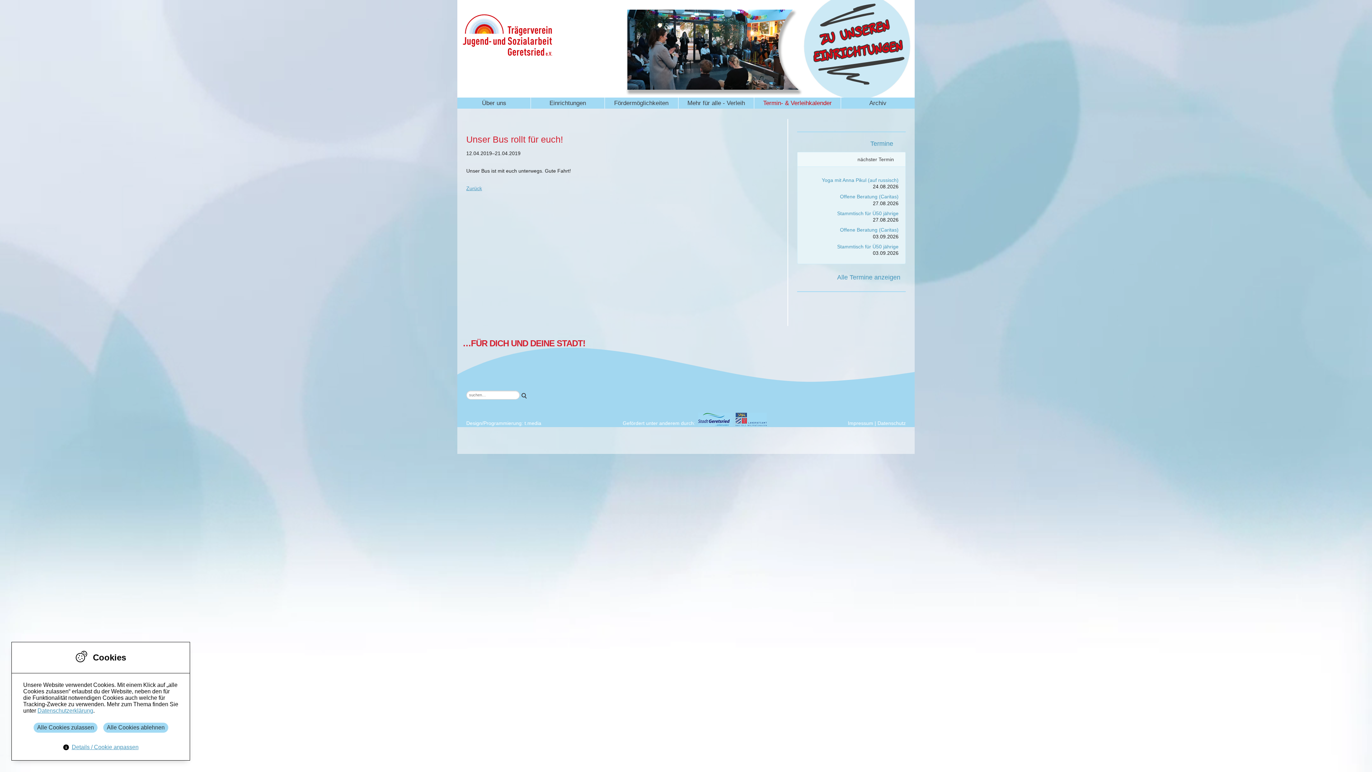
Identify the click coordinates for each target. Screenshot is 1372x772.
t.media (533, 423)
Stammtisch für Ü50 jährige (868, 213)
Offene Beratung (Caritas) (869, 196)
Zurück (474, 188)
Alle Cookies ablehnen (136, 727)
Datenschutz (892, 423)
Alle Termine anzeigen (868, 277)
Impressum (860, 423)
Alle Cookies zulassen (65, 727)
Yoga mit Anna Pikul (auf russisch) (860, 180)
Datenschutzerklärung (65, 711)
